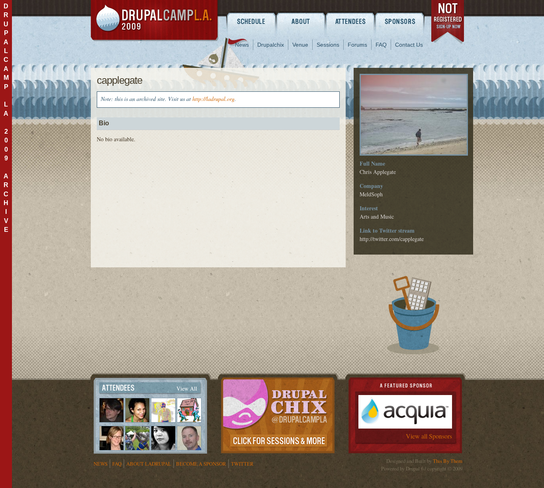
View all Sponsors (429, 436)
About (301, 21)
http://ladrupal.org (213, 99)
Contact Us (409, 44)
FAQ (381, 44)
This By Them (447, 460)
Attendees (351, 21)
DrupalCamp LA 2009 (154, 20)
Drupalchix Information (278, 413)
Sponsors (400, 21)
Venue (300, 44)
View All (186, 388)
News (242, 44)
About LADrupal (148, 463)
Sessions (328, 44)
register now (448, 23)
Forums (357, 44)
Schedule (251, 21)
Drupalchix (270, 44)
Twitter (242, 463)
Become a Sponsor (201, 463)
